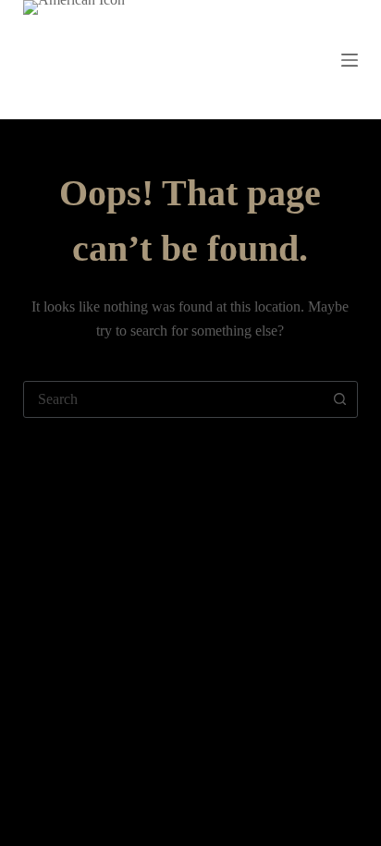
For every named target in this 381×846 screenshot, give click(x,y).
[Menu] (349, 60)
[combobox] (173, 399)
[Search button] (339, 399)
